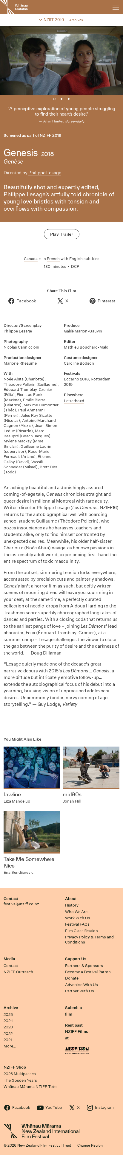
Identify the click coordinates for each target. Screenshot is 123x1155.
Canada (31, 258)
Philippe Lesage (44, 172)
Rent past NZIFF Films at (76, 1032)
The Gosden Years (20, 1080)
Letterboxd (74, 400)
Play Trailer (61, 234)
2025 (8, 1014)
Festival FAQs (77, 924)
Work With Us (77, 918)
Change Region (90, 1145)
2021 (8, 1039)
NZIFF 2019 (50, 135)
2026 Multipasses (20, 1073)
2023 (8, 1027)
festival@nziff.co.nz (21, 904)
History (72, 905)
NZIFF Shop (15, 1067)
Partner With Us (79, 991)
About (71, 898)
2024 (8, 1020)
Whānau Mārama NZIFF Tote (30, 1086)
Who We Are (76, 911)
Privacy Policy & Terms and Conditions (89, 940)
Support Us (75, 958)
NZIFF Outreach (18, 971)
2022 (8, 1033)
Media (9, 958)
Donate (72, 978)
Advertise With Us (81, 984)
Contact (11, 898)
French (53, 258)
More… (10, 1046)
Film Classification (81, 930)
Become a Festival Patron (88, 971)
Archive (11, 1007)
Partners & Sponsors (84, 965)
